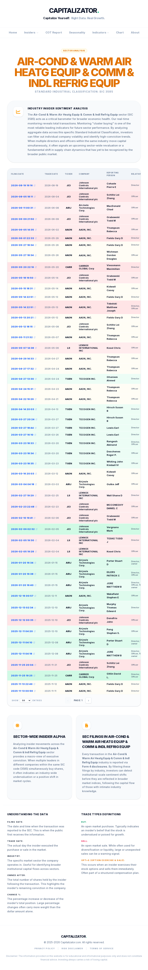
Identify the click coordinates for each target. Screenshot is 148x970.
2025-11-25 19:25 (21, 675)
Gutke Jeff (113, 484)
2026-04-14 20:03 (22, 409)
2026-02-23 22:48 (22, 506)
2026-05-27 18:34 (22, 245)
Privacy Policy (44, 948)
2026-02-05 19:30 (22, 540)
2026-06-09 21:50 (22, 219)
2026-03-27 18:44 (22, 427)
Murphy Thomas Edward (112, 608)
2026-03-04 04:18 (22, 484)
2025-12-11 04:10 (21, 642)
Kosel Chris (114, 347)
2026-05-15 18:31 (22, 288)
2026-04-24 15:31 (22, 388)
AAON (68, 229)
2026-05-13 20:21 (22, 317)
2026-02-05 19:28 (22, 551)
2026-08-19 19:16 (22, 185)
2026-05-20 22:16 (22, 267)
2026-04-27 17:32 (22, 368)
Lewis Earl (113, 427)
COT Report (53, 32)
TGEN (68, 378)
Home (13, 32)
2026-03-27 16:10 (22, 434)
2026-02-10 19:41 (22, 517)
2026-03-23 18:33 (22, 443)
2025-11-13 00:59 (22, 690)
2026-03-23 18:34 (22, 453)
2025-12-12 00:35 (22, 620)
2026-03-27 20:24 (22, 419)
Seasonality (77, 32)
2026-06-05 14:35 (22, 229)
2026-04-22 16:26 (22, 399)
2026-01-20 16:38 (22, 573)
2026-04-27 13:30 (22, 378)
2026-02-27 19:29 (22, 495)
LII (68, 347)
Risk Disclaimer (72, 948)
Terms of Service (102, 948)
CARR (68, 267)
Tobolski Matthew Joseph (112, 307)
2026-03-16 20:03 (22, 473)
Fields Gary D (115, 238)
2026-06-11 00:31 (22, 207)
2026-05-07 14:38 (22, 347)
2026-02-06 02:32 (23, 529)
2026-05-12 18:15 (22, 326)
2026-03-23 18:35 (22, 463)
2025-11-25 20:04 (22, 664)
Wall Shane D (114, 495)
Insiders (29, 32)
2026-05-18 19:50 (22, 277)
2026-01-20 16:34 (22, 562)
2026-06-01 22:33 (22, 238)
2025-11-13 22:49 (21, 684)
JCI (69, 185)
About (135, 32)
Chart (120, 32)
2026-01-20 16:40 (22, 585)
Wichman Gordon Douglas (112, 255)
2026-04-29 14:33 (22, 358)
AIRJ (68, 207)
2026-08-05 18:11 (22, 196)
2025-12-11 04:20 (22, 631)
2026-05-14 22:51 (22, 296)
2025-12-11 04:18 (21, 653)
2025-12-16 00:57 (22, 595)
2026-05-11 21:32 (22, 337)
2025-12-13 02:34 (22, 607)
